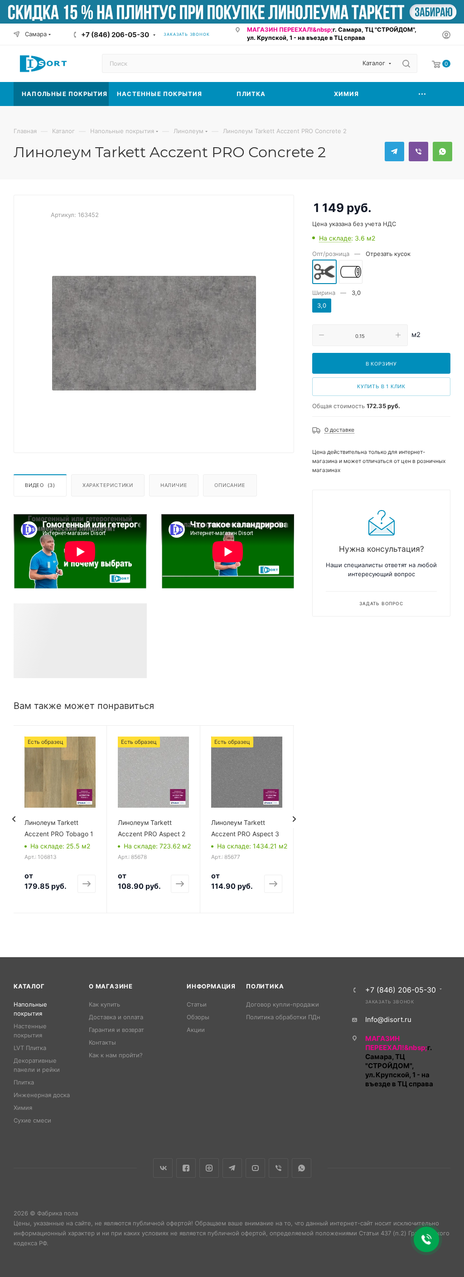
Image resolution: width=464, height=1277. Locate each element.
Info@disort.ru (388, 1019)
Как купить (104, 1004)
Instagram (209, 1168)
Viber (418, 151)
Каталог (29, 986)
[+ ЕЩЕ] (422, 94)
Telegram (394, 151)
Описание (229, 485)
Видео (40, 485)
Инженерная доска (42, 1095)
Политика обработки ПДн (283, 1017)
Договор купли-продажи (282, 1004)
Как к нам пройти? (116, 1055)
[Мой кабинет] (446, 36)
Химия (23, 1107)
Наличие (174, 485)
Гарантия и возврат (116, 1029)
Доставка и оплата (116, 1017)
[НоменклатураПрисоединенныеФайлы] (154, 333)
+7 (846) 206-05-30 (115, 34)
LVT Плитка (30, 1047)
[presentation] (14, 819)
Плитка (24, 1082)
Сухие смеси (32, 1120)
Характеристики (107, 485)
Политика (265, 986)
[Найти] (406, 63)
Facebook (186, 1168)
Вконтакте (163, 1168)
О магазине (111, 986)
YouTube (255, 1168)
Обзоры (198, 1017)
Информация (211, 986)
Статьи (197, 1004)
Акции (196, 1029)
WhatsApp (442, 151)
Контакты (102, 1042)
